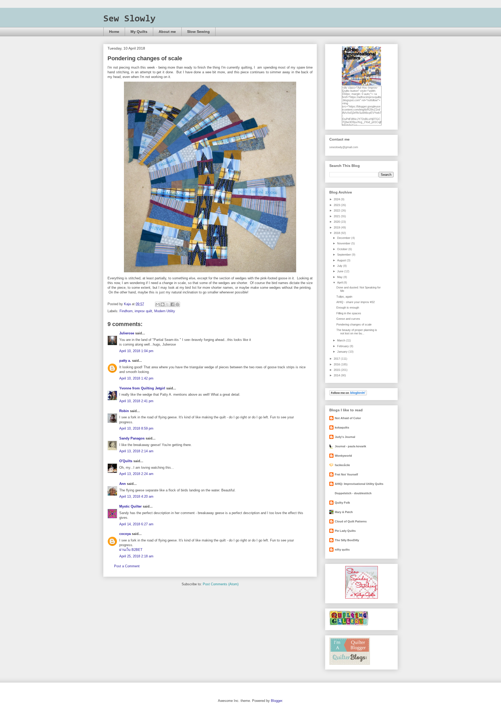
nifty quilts (342, 549)
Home (114, 31)
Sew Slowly (129, 19)
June (340, 271)
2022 (337, 210)
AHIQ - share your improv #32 (355, 302)
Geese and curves (348, 318)
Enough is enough (347, 307)
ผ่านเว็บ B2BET (130, 550)
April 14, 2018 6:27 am (136, 524)
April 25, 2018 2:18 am (136, 556)
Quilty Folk (342, 502)
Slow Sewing (198, 31)
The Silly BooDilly (347, 540)
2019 (337, 227)
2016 (337, 364)
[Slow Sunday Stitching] (361, 597)
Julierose (126, 333)
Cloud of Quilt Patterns (351, 521)
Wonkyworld (343, 455)
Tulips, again (344, 296)
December (344, 237)
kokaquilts (342, 427)
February (343, 346)
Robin (124, 411)
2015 (337, 369)
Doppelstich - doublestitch (353, 493)
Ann (122, 484)
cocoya (125, 534)
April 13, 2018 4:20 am (136, 496)
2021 (337, 216)
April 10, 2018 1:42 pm (136, 378)
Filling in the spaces (348, 313)
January (342, 351)
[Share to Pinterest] (177, 304)
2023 (337, 205)
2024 (337, 199)
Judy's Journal (345, 436)
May (340, 277)
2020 (337, 221)
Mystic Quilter (130, 506)
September (344, 254)
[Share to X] (167, 304)
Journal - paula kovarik (350, 446)
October (342, 249)
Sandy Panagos (132, 438)
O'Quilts (125, 461)
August (342, 260)
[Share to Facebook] (172, 304)
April (340, 282)
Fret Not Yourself (346, 474)
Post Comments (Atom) (220, 584)
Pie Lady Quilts (345, 530)
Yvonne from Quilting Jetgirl (142, 388)
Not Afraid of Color (348, 418)
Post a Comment (127, 566)
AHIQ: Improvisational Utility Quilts (359, 483)
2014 (337, 375)
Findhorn (126, 311)
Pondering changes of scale (354, 324)
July (340, 265)
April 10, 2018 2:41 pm (136, 401)
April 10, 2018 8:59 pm (136, 428)
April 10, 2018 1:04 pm (136, 351)
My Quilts (138, 31)
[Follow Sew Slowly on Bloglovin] (348, 394)
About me (167, 31)
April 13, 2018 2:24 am (136, 474)
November (344, 243)
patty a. (125, 361)
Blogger (276, 701)
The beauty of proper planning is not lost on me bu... (356, 331)
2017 (337, 358)
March (341, 340)
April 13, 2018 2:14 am (136, 451)
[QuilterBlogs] (349, 663)
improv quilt (143, 311)
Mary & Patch (344, 512)
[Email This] (157, 304)
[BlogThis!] (162, 304)
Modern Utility (164, 311)
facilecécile (342, 465)
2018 (337, 232)
